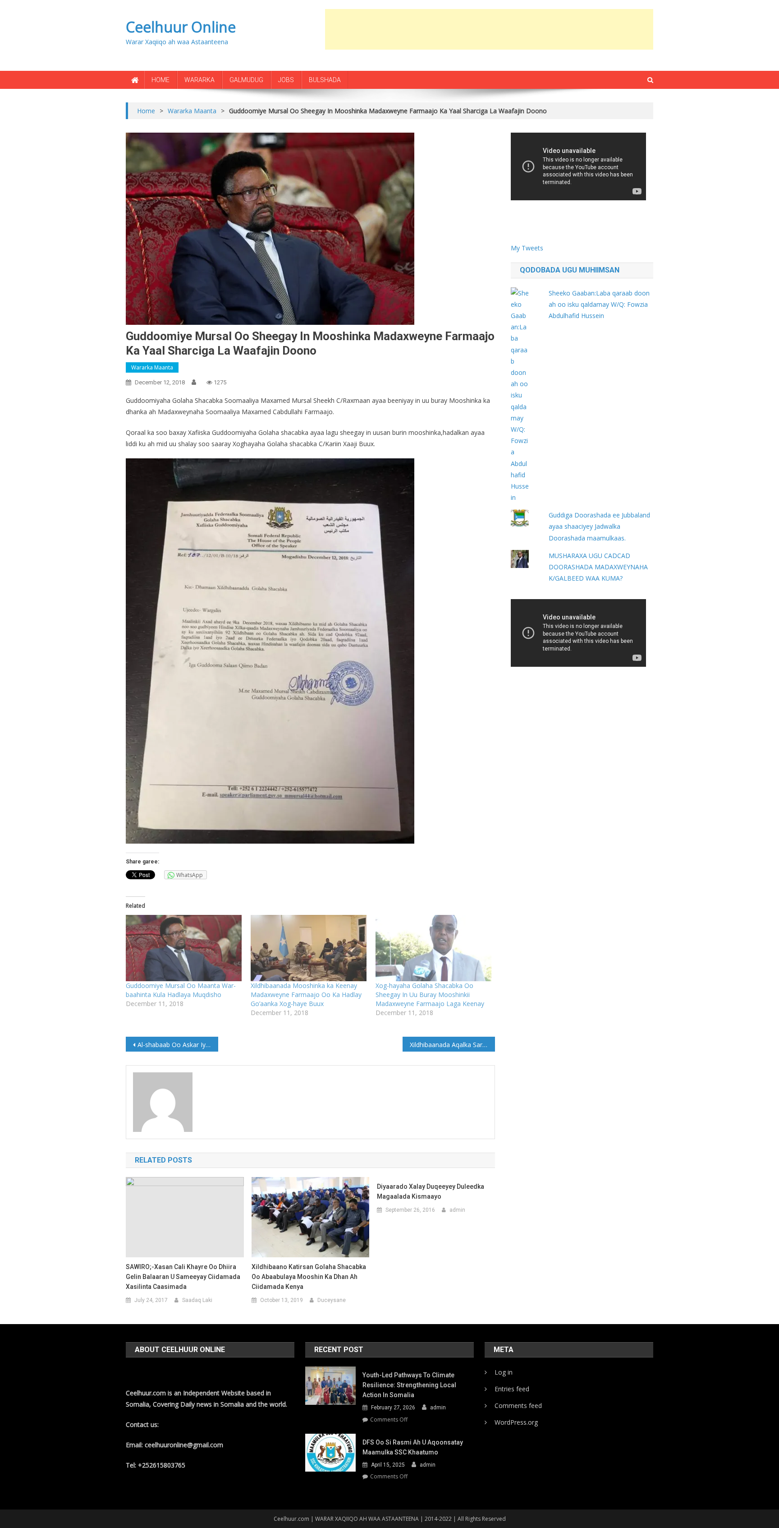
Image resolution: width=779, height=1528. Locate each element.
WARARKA (199, 79)
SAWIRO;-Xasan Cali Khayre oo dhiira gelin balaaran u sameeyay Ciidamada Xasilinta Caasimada (183, 1276)
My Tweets (527, 248)
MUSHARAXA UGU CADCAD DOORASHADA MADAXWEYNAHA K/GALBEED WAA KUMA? (598, 566)
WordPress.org (516, 1422)
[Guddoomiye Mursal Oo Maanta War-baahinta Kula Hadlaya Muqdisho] (184, 948)
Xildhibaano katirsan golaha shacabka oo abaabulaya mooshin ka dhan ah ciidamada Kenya (309, 1276)
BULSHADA (325, 79)
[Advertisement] (489, 29)
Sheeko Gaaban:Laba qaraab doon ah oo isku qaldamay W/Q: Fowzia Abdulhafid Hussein (599, 304)
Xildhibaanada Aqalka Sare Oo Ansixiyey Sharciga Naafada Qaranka (452, 1044)
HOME (160, 79)
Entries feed (512, 1389)
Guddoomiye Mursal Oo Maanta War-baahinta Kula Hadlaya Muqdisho (181, 990)
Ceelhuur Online (181, 27)
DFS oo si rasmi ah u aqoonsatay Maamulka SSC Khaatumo (412, 1447)
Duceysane (331, 1300)
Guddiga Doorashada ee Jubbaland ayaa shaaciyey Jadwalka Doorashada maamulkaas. (599, 526)
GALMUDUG (246, 79)
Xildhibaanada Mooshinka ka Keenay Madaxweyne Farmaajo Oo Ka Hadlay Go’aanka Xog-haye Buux (306, 994)
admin (457, 1210)
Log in (504, 1372)
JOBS (286, 79)
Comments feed (518, 1405)
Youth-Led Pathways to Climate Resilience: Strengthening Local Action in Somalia (409, 1385)
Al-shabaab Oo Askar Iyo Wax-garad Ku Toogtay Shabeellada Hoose (177, 1044)
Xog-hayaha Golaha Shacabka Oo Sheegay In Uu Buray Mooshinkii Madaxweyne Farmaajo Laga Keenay (430, 994)
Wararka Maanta (152, 367)
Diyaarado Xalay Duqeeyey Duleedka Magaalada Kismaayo (430, 1191)
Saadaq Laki (197, 1300)
